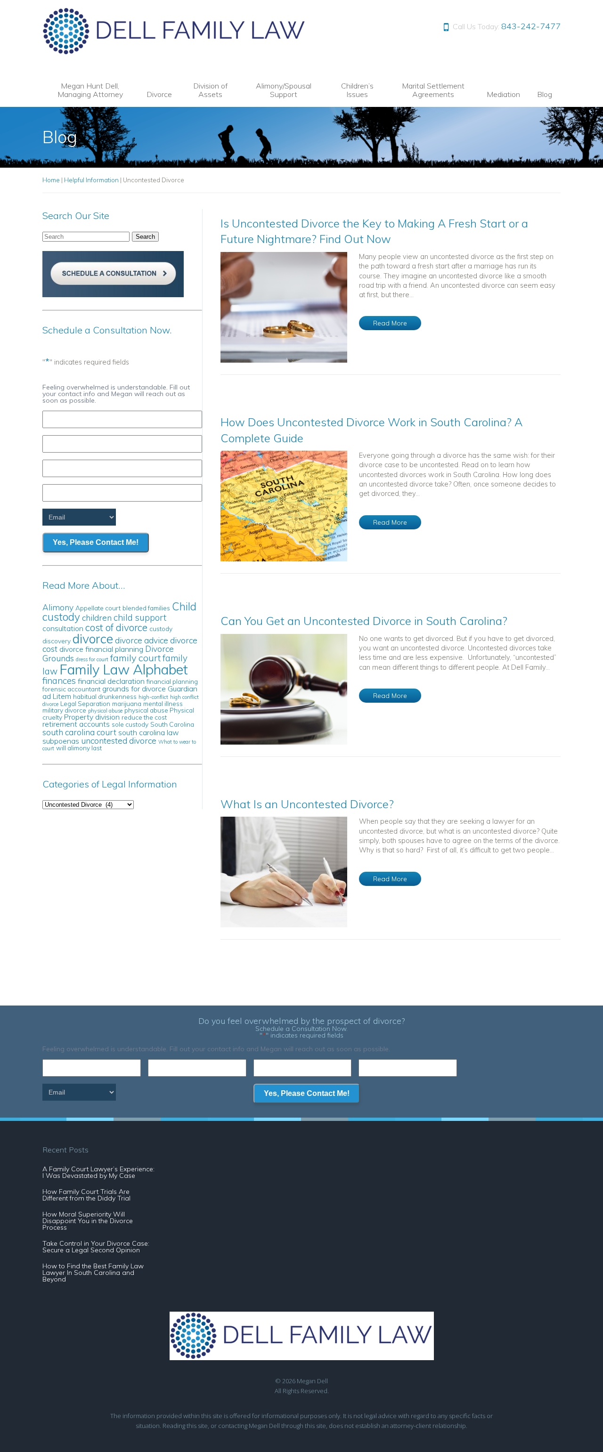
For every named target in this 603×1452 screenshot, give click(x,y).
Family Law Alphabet (123, 669)
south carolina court (79, 732)
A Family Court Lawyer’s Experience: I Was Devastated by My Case (98, 1172)
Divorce (159, 94)
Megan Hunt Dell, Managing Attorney (90, 90)
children (97, 618)
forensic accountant (71, 689)
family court (135, 658)
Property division (92, 717)
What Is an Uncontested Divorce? (307, 804)
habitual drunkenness (105, 696)
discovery (56, 641)
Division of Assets (210, 90)
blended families (146, 608)
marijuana (126, 703)
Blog (544, 94)
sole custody (130, 724)
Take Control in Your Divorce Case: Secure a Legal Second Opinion (95, 1246)
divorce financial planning (101, 649)
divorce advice (141, 640)
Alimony (57, 607)
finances (59, 680)
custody (160, 629)
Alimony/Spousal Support (283, 90)
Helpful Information (91, 180)
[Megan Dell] (174, 52)
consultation (62, 628)
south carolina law (148, 732)
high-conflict (153, 697)
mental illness (163, 703)
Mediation (503, 94)
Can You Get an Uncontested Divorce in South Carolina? (363, 621)
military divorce (64, 710)
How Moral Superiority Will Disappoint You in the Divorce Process (87, 1221)
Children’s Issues (357, 90)
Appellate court (98, 608)
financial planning (172, 681)
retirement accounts (76, 724)
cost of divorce (116, 627)
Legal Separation (85, 703)
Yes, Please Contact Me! (96, 542)
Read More (390, 323)
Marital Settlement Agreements (433, 90)
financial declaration (111, 681)
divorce (93, 639)
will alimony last (79, 748)
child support (140, 617)
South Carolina (172, 724)
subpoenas (60, 741)
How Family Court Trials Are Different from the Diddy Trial (86, 1194)
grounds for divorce (134, 688)
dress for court (92, 659)
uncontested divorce (118, 741)
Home (51, 180)
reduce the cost (144, 717)
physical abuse (105, 710)
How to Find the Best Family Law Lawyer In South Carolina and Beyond (93, 1272)
